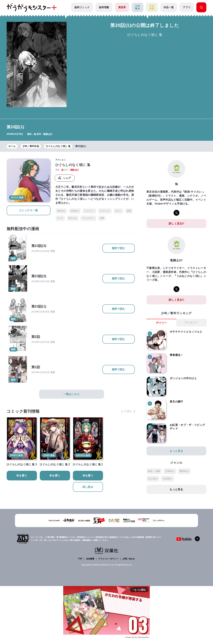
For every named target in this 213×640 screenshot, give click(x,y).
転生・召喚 (154, 471)
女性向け (75, 211)
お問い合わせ (129, 559)
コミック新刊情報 (23, 411)
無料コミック (82, 7)
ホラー (118, 211)
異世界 (122, 7)
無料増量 (104, 7)
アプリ (187, 7)
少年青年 (137, 7)
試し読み (88, 486)
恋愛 (129, 211)
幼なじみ (73, 218)
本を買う (21, 475)
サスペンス (105, 211)
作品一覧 (169, 7)
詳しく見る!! (176, 223)
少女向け (167, 478)
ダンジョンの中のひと (183, 378)
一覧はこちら (71, 394)
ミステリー (89, 211)
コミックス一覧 (28, 210)
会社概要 (90, 559)
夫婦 (102, 218)
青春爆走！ (176, 354)
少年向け (170, 471)
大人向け (153, 478)
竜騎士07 (47, 134)
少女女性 (151, 7)
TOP (80, 559)
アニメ (60, 218)
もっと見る (176, 450)
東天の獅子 (176, 401)
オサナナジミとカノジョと (186, 331)
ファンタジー (88, 218)
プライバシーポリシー (108, 559)
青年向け (61, 211)
